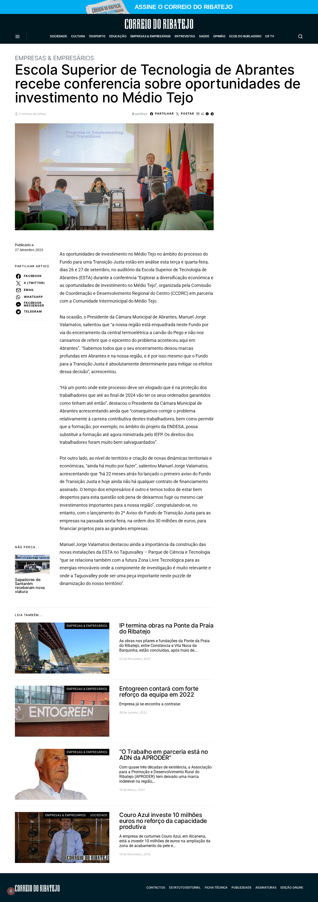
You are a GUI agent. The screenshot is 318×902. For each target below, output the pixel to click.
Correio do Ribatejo (147, 24)
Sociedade (58, 36)
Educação (117, 36)
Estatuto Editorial (185, 887)
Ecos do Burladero (245, 36)
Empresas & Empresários (150, 36)
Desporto (97, 36)
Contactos (155, 887)
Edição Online (291, 887)
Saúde (204, 36)
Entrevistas (185, 36)
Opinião (219, 36)
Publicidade (241, 887)
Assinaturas (266, 887)
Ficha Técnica (216, 887)
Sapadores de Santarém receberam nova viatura (30, 585)
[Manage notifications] (11, 891)
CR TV (269, 36)
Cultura (78, 36)
